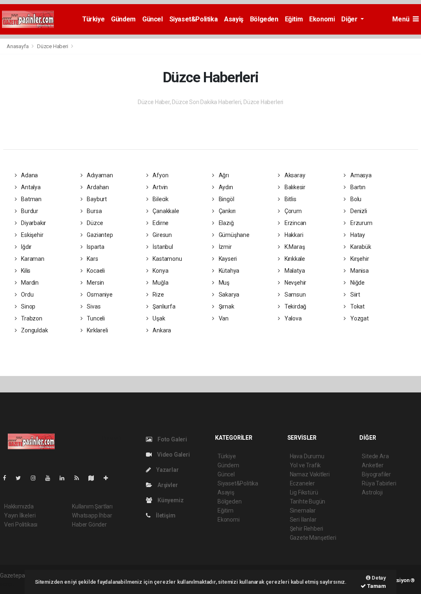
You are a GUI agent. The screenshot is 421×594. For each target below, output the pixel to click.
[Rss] (80, 478)
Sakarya (228, 294)
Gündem (123, 19)
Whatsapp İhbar (92, 515)
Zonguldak (34, 330)
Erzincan (294, 223)
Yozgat (358, 318)
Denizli (358, 211)
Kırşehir (359, 258)
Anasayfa (18, 46)
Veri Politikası (20, 524)
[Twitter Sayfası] (22, 478)
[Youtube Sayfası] (51, 478)
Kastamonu (167, 258)
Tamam (376, 586)
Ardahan (97, 187)
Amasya (360, 175)
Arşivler (167, 485)
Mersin (95, 282)
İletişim (165, 515)
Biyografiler (376, 474)
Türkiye (93, 19)
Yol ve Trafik (305, 465)
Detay (378, 578)
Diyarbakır (33, 223)
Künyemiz (169, 500)
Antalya (30, 187)
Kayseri (227, 258)
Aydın (225, 187)
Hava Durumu (307, 456)
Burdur (29, 211)
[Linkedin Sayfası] (65, 478)
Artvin (160, 187)
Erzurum (360, 223)
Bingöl (225, 199)
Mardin (29, 282)
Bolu (355, 199)
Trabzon (31, 318)
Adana (29, 175)
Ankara (161, 330)
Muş (223, 282)
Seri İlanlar (303, 519)
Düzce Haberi (52, 46)
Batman (31, 199)
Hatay (357, 235)
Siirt (354, 294)
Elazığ (225, 223)
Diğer (350, 19)
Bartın (357, 187)
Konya (160, 270)
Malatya (294, 270)
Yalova (292, 318)
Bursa (94, 211)
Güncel (152, 19)
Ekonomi (322, 19)
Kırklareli (97, 330)
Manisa (358, 270)
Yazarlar (166, 469)
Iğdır (26, 247)
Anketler (372, 465)
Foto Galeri (171, 439)
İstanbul (162, 247)
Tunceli (95, 318)
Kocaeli (95, 270)
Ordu (26, 294)
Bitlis (289, 199)
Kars (92, 258)
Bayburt (96, 199)
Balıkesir (294, 187)
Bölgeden (264, 19)
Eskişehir (31, 235)
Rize (158, 294)
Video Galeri (173, 454)
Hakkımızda (19, 506)
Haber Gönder (89, 524)
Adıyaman (99, 175)
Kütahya (228, 270)
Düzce (94, 223)
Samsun (294, 294)
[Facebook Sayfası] (8, 478)
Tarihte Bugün (308, 501)
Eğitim (294, 19)
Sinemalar (303, 510)
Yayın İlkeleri (19, 515)
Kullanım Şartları (92, 506)
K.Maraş (294, 247)
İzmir (224, 247)
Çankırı (226, 211)
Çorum (292, 211)
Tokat (357, 306)
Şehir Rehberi (307, 528)
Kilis (25, 270)
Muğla (160, 282)
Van (223, 318)
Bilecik (160, 199)
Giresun (162, 235)
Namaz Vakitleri (310, 474)
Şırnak (225, 306)
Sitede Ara (375, 456)
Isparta (95, 247)
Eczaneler (302, 483)
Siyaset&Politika (193, 19)
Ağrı (223, 175)
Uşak (158, 318)
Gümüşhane (233, 235)
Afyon (160, 175)
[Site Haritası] (94, 478)
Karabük (360, 247)
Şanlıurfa (164, 306)
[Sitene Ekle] (109, 478)
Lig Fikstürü (304, 492)
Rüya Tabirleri (379, 483)
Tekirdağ (294, 306)
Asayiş (233, 19)
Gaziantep (99, 235)
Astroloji (372, 492)
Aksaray (294, 175)
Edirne (160, 223)
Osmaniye (99, 294)
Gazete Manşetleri (313, 537)
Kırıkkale (294, 258)
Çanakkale (165, 211)
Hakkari (293, 235)
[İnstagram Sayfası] (36, 478)
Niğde (357, 282)
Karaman (32, 258)
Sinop (27, 306)
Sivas (93, 306)
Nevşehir (294, 282)
